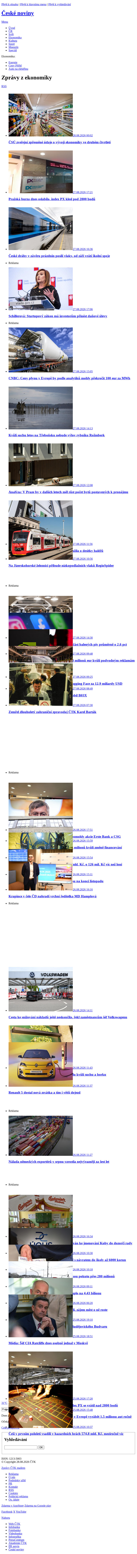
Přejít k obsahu (9, 4)
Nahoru (5, 1517)
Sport (12, 43)
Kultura (13, 40)
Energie (13, 62)
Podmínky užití (17, 1480)
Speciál (13, 50)
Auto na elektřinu (18, 68)
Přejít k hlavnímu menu (33, 4)
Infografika (15, 1536)
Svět (11, 34)
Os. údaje (14, 1499)
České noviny (16, 1549)
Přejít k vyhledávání (59, 4)
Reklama (14, 1473)
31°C (4, 1402)
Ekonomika (15, 37)
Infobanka (14, 1527)
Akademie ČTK (18, 1543)
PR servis (14, 1546)
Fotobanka (15, 1530)
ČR (10, 31)
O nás (12, 1477)
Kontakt (13, 1486)
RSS (11, 1489)
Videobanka (15, 1533)
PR (10, 1483)
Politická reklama (18, 1496)
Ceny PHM (15, 65)
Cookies (13, 1493)
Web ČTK (14, 1523)
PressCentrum (16, 1539)
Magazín (13, 47)
